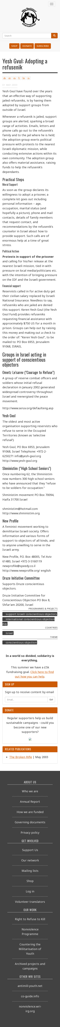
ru (28, 78)
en (9, 78)
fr (19, 78)
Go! (51, 699)
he (24, 78)
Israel (9, 633)
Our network (30, 860)
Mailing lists (30, 871)
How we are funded (30, 812)
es (14, 78)
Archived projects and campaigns (30, 966)
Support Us (30, 850)
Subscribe (43, 45)
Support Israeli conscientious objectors (31, 614)
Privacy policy (30, 832)
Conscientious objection (21, 642)
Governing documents (30, 822)
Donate (27, 45)
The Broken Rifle (20, 757)
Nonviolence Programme (30, 931)
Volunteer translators (30, 902)
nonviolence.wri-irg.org (30, 1008)
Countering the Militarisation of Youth (30, 948)
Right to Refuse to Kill (30, 919)
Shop (14, 45)
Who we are (30, 791)
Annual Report (30, 801)
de (4, 78)
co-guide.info (30, 996)
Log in (30, 891)
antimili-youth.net (30, 986)
